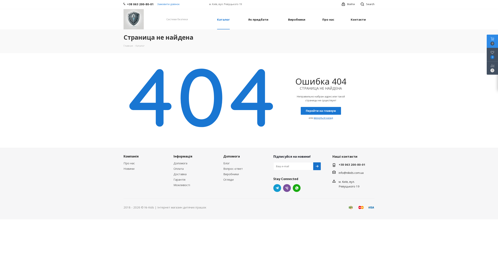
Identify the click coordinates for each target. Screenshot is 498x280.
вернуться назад (323, 118)
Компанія (131, 156)
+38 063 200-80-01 (352, 164)
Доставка (180, 174)
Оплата (179, 169)
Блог (226, 163)
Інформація (183, 156)
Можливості (182, 185)
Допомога (180, 163)
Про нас (129, 163)
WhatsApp (297, 188)
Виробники (231, 174)
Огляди (228, 179)
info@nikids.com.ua (351, 173)
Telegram (277, 188)
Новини (129, 169)
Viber (287, 188)
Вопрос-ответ (233, 169)
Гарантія (179, 179)
